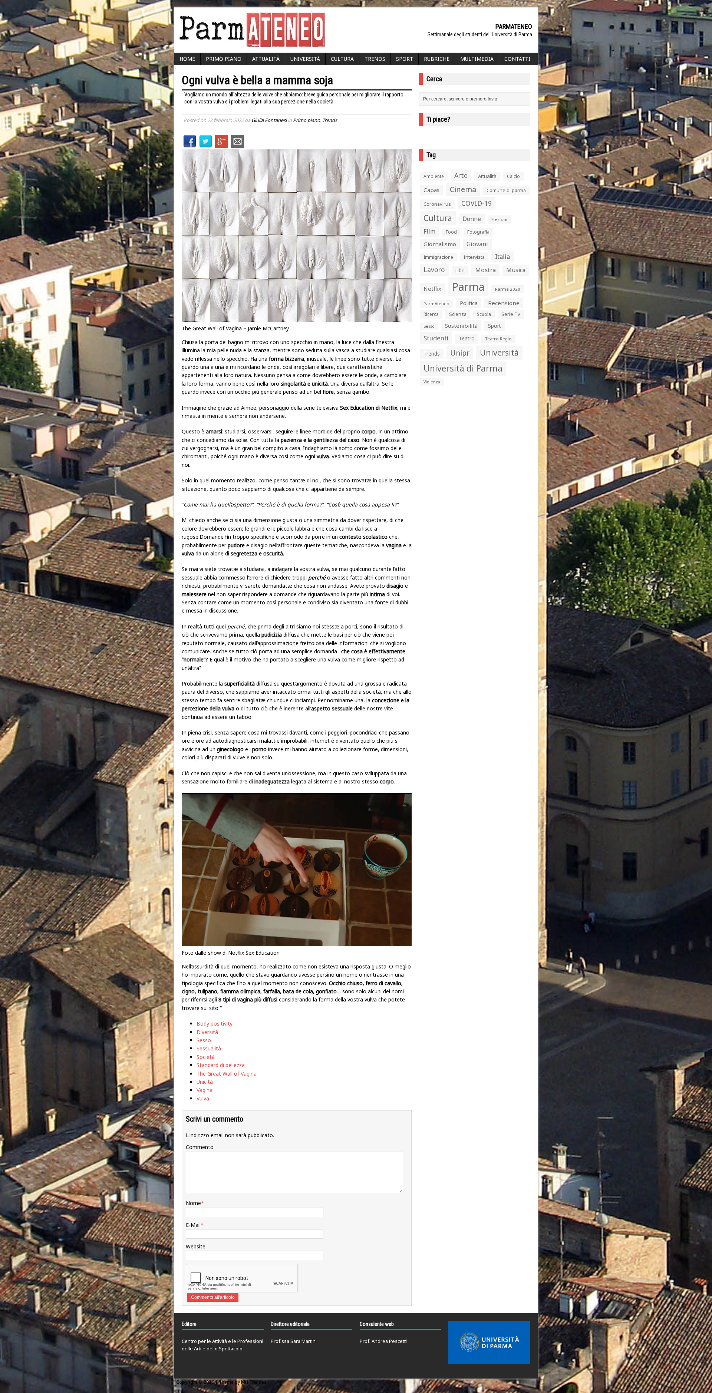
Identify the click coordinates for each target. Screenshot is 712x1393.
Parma (468, 286)
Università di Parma (462, 368)
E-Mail (193, 1224)
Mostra (485, 269)
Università (305, 58)
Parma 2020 (507, 289)
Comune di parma (506, 190)
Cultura (342, 58)
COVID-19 (476, 203)
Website (195, 1246)
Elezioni (499, 219)
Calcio (513, 176)
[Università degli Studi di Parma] (489, 1342)
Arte (461, 175)
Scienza (458, 314)
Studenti (435, 338)
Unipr (459, 353)
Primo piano (223, 58)
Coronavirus (437, 204)
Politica (469, 303)
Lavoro (434, 269)
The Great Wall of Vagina (227, 1073)
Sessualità (209, 1048)
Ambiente (433, 176)
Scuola (484, 314)
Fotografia (478, 232)
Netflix (432, 288)
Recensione (504, 303)
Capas (431, 190)
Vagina (204, 1089)
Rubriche (436, 58)
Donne (471, 219)
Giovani (477, 244)
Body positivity (215, 1023)
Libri (460, 270)
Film (429, 231)
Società (206, 1056)
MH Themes (254, 1382)
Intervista (474, 257)
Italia (502, 256)
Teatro (467, 338)
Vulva (203, 1098)
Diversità (207, 1032)
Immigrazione (438, 257)
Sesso (204, 1040)
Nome (193, 1203)
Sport (404, 58)
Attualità (266, 58)
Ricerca (431, 314)
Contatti (517, 58)
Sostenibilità (461, 325)
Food (451, 232)
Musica (515, 270)
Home (187, 58)
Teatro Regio (498, 338)
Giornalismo (439, 244)
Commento (200, 1147)
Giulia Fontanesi (269, 120)
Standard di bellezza (221, 1065)
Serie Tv (510, 314)
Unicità (205, 1081)
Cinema (463, 189)
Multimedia (477, 58)
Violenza (431, 381)
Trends (375, 58)
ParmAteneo (436, 303)
